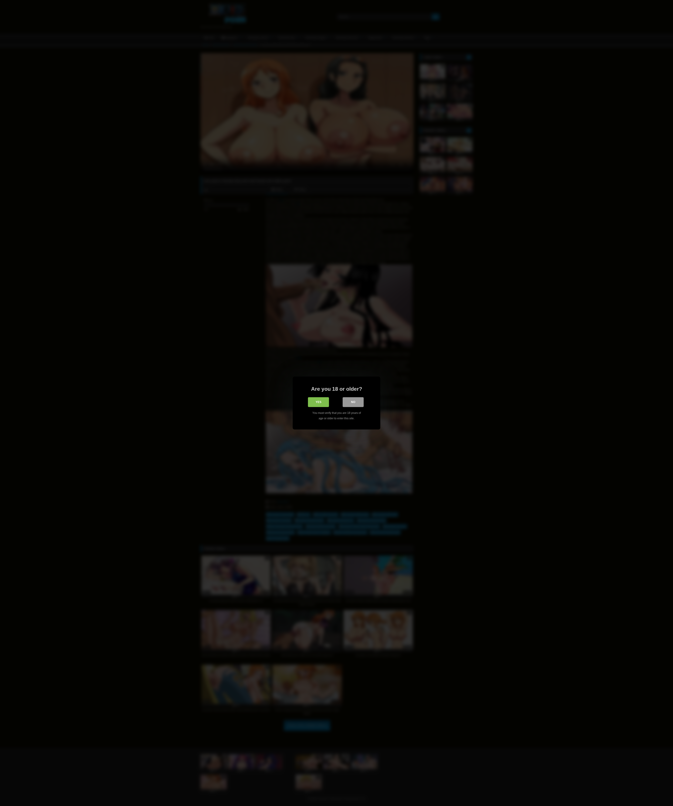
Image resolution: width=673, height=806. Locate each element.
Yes (318, 402)
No (353, 402)
